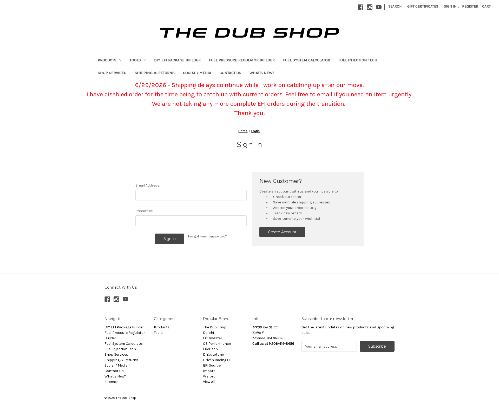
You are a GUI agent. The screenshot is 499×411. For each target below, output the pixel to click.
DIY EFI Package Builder (177, 60)
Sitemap (111, 382)
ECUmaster (212, 338)
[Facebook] (360, 7)
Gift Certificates (422, 6)
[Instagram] (369, 7)
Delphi (208, 332)
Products (107, 60)
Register (470, 6)
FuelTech (210, 349)
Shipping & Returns (155, 72)
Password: (144, 211)
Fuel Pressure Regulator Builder (242, 60)
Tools (135, 60)
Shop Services (112, 72)
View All (209, 382)
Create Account (282, 232)
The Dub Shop (214, 327)
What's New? (262, 72)
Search (395, 6)
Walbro (209, 376)
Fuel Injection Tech (357, 60)
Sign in (450, 6)
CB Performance (217, 343)
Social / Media (197, 72)
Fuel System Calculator (306, 60)
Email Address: (147, 185)
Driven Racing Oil (217, 360)
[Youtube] (379, 7)
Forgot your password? (207, 236)
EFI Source (212, 365)
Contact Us (230, 72)
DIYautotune (213, 354)
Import (209, 371)
